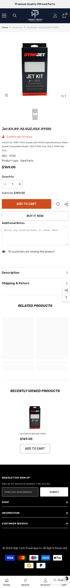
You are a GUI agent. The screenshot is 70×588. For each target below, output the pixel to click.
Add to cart (27, 204)
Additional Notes (13, 223)
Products (17, 27)
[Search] (15, 15)
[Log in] (55, 16)
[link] (58, 204)
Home (5, 27)
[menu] (4, 15)
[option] (35, 67)
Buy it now (35, 216)
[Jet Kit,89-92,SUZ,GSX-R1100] (35, 416)
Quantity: (8, 176)
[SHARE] (65, 204)
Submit (54, 492)
